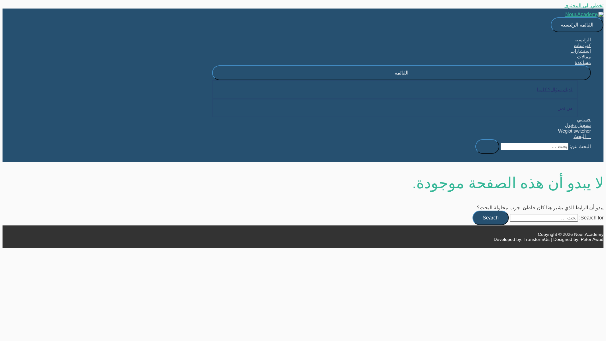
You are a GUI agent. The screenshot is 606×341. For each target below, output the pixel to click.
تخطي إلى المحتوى (583, 5)
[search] (534, 146)
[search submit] (487, 146)
